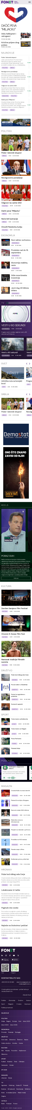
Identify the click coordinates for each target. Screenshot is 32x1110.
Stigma (3, 1096)
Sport (5, 714)
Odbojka (21, 1061)
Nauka (26, 1040)
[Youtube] (14, 956)
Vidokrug (11, 1085)
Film (2, 1051)
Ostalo (11, 1065)
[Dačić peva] (16, 14)
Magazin (6, 786)
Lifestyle (4, 1078)
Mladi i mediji (22, 1093)
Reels (4, 505)
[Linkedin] (2, 956)
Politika (6, 131)
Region (8, 1021)
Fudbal (3, 1061)
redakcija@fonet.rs (25, 984)
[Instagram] (6, 956)
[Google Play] (5, 960)
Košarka (9, 1061)
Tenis (15, 1061)
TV (2, 303)
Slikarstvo (4, 1054)
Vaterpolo (4, 1065)
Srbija (5, 394)
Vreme (21, 1043)
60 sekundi (11, 1089)
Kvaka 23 (19, 1085)
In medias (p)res (11, 1093)
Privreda (3, 1032)
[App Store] (15, 960)
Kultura (6, 586)
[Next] (30, 364)
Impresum (28, 1004)
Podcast (6, 760)
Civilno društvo (6, 1043)
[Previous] (27, 364)
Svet (4, 363)
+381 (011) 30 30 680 (7, 982)
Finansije (10, 1032)
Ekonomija (8, 235)
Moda (10, 1078)
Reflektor (28, 1089)
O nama (18, 1004)
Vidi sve (16, 578)
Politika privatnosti (7, 1008)
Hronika (6, 869)
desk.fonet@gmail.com (24, 982)
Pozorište (14, 1051)
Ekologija (17, 1032)
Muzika (7, 1051)
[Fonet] (10, 2)
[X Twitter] (18, 956)
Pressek (25, 1085)
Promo (15, 1104)
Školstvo (20, 1040)
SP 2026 (4, 1070)
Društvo (6, 670)
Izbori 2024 (5, 1025)
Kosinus (3, 1089)
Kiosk (3, 1093)
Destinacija (19, 1089)
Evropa (14, 1021)
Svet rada (4, 1040)
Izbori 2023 (26, 1021)
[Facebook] (9, 956)
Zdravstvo (12, 1040)
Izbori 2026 (13, 1025)
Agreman (4, 1085)
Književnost (22, 1051)
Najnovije (8, 52)
